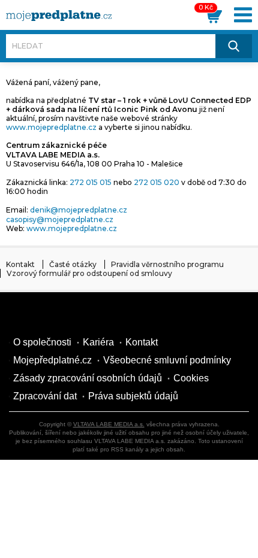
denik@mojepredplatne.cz (78, 209)
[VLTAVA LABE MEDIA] (59, 15)
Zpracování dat (45, 396)
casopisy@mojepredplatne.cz (59, 219)
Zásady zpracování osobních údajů (87, 378)
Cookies (191, 378)
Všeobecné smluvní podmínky (167, 360)
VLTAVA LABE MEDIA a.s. (109, 424)
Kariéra (98, 342)
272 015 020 (156, 182)
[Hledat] (234, 46)
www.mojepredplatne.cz (51, 127)
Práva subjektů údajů (133, 396)
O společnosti (42, 342)
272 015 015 (91, 182)
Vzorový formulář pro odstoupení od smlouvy (89, 273)
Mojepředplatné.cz (52, 360)
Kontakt (20, 264)
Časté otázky (73, 264)
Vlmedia (45, 315)
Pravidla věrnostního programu (167, 264)
